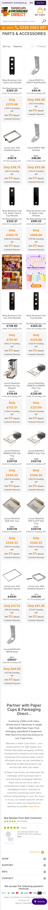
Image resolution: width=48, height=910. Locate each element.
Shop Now (40, 3)
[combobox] (24, 21)
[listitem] (23, 837)
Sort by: (6, 46)
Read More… (35, 806)
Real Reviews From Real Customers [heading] (23, 818)
